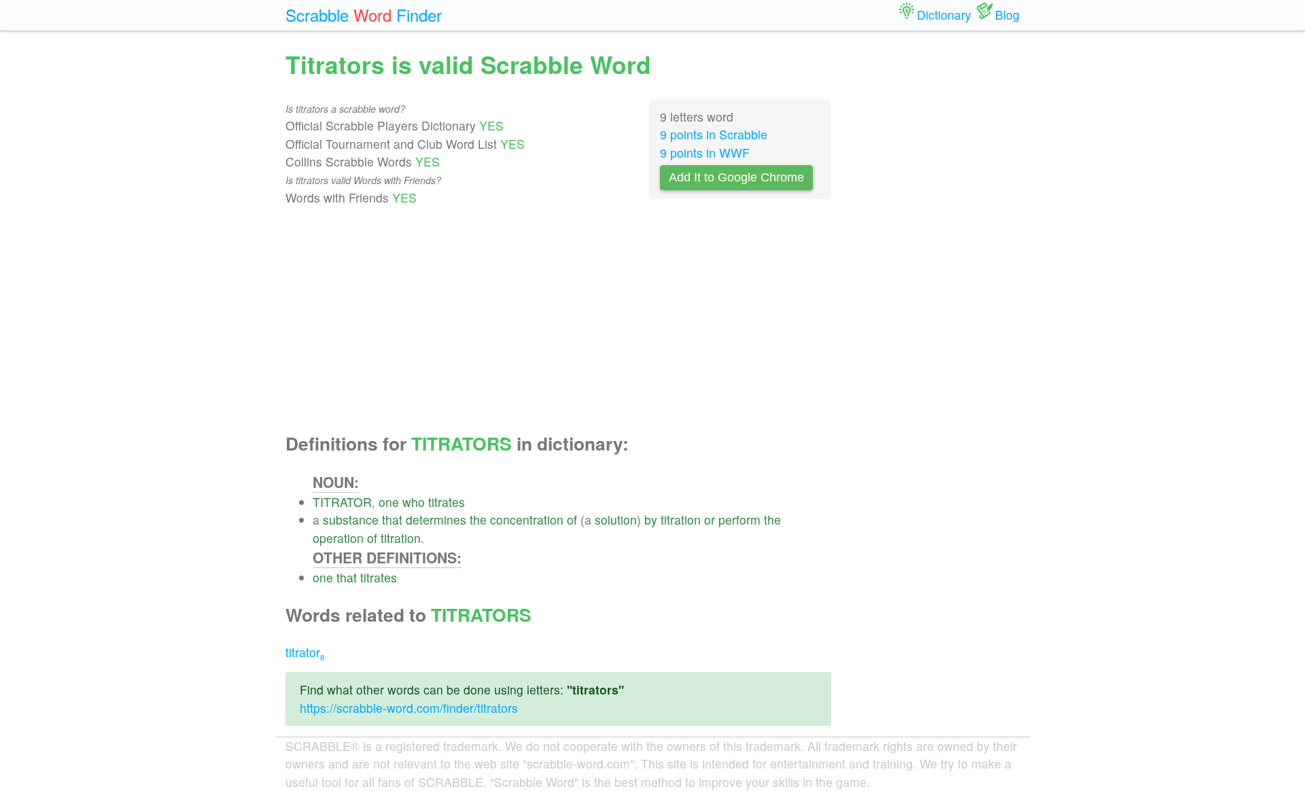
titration (681, 519)
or (709, 519)
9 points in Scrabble (713, 134)
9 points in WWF (705, 152)
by (650, 519)
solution (616, 519)
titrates (446, 501)
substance (351, 519)
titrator (304, 652)
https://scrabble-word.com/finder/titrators (409, 707)
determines (436, 519)
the (478, 519)
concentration (526, 519)
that (392, 519)
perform (739, 519)
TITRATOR (342, 501)
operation (338, 537)
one (389, 501)
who (413, 501)
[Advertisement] (558, 320)
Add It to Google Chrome (736, 177)
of (572, 519)
